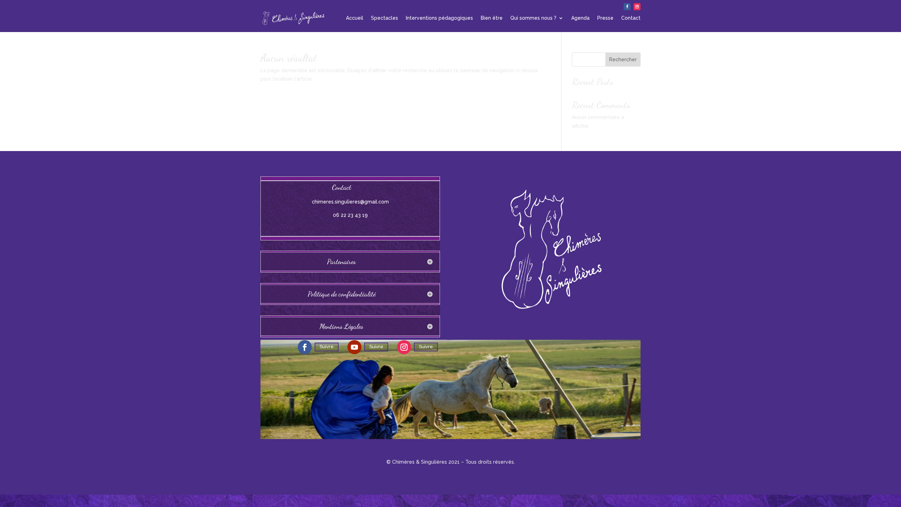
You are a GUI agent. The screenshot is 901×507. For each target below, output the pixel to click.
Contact (631, 18)
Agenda (580, 18)
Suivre (327, 346)
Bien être (492, 18)
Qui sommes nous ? (533, 18)
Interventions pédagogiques (439, 18)
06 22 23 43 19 (350, 215)
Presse (605, 18)
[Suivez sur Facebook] (627, 6)
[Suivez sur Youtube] (354, 347)
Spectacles (384, 18)
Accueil (354, 18)
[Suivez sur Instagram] (637, 6)
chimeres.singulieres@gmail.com (350, 202)
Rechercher (623, 59)
